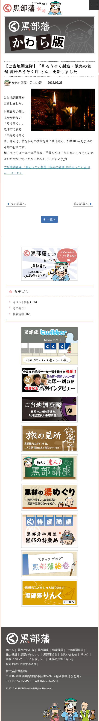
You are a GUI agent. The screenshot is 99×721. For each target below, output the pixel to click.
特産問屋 (57, 650)
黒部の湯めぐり (30, 654)
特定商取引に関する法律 (21, 664)
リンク (85, 654)
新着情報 (18, 314)
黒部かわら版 (26, 650)
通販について (14, 659)
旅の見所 (11, 654)
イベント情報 (21, 302)
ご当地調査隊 (75, 650)
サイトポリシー (35, 659)
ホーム (10, 650)
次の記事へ (18, 204)
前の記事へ (80, 204)
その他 (17, 308)
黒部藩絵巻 (50, 654)
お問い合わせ (69, 654)
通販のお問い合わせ (61, 659)
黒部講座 (43, 650)
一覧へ (51, 219)
